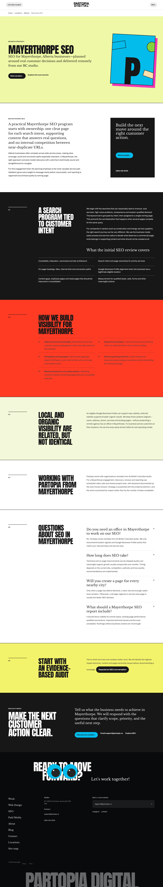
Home (10, 13)
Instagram (95, 812)
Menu (153, 5)
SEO (11, 811)
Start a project (17, 76)
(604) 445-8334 (122, 171)
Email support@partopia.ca (111, 733)
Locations (18, 13)
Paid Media (14, 817)
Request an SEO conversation (112, 670)
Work (11, 799)
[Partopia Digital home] (81, 5)
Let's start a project (14, 5)
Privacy (24, 863)
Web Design (15, 805)
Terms (30, 863)
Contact (12, 836)
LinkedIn (104, 812)
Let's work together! (110, 779)
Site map (13, 848)
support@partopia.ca (51, 814)
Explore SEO (130, 733)
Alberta (26, 13)
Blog (11, 830)
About (11, 823)
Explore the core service (38, 75)
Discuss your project (86, 735)
